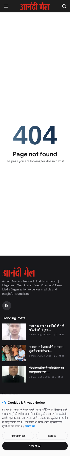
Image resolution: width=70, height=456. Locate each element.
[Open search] (64, 6)
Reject (52, 435)
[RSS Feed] (6, 305)
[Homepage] (35, 6)
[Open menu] (5, 6)
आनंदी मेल (30, 426)
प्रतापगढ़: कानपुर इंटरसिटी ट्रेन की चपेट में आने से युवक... (46, 327)
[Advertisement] (35, 51)
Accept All (35, 446)
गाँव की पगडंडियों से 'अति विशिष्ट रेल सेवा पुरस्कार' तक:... (46, 370)
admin (32, 334)
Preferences (18, 435)
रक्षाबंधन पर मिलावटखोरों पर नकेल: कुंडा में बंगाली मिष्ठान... (46, 349)
